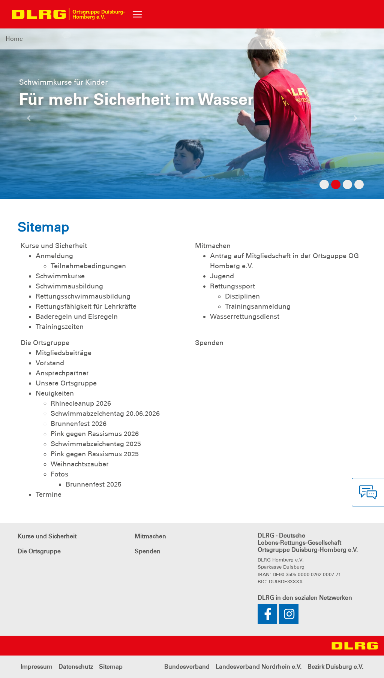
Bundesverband (187, 666)
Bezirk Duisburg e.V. (335, 666)
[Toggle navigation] (137, 14)
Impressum (36, 666)
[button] (29, 120)
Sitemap (111, 666)
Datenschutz (75, 666)
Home (14, 38)
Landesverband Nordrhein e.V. (259, 666)
